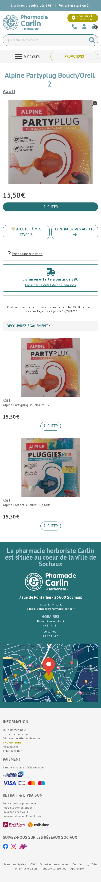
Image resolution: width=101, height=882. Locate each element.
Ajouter (50, 426)
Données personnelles (54, 864)
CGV (32, 864)
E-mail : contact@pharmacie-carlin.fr (50, 608)
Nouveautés (10, 746)
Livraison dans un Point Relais (22, 816)
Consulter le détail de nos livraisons (50, 285)
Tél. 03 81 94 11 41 (50, 604)
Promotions (74, 56)
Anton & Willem (13, 751)
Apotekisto (77, 868)
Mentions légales (15, 864)
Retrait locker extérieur (17, 807)
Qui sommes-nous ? (16, 730)
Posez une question (27, 253)
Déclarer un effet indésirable (21, 738)
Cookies (77, 864)
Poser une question (15, 734)
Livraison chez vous (15, 812)
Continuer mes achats (75, 229)
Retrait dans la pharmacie (19, 803)
